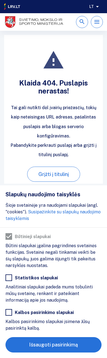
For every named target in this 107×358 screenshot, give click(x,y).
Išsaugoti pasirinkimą (53, 345)
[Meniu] (97, 22)
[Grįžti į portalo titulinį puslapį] (12, 6)
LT (91, 6)
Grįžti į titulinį (53, 174)
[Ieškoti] (82, 22)
